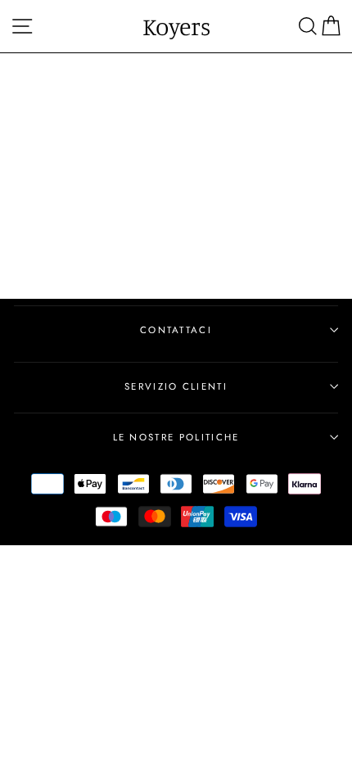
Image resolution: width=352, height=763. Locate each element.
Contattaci (176, 329)
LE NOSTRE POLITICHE (176, 437)
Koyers (176, 26)
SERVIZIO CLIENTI (176, 386)
